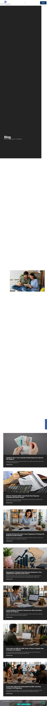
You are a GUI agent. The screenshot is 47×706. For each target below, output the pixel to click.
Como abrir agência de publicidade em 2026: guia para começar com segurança (23, 687)
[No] (45, 702)
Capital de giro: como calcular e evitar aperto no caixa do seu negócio (24, 458)
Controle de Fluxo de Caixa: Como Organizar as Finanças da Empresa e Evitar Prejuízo (25, 534)
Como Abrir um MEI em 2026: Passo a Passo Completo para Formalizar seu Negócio (25, 649)
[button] (25, 3)
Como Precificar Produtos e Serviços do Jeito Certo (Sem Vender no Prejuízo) (24, 611)
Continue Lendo (9, 464)
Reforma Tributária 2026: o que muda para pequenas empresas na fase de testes (22, 496)
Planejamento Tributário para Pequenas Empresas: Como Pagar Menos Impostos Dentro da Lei (24, 572)
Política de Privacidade (26, 704)
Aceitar (18, 704)
